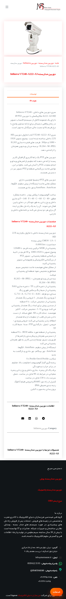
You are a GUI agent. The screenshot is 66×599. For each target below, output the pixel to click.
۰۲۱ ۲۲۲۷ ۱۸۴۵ (44, 581)
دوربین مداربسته (46, 63)
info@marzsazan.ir (43, 557)
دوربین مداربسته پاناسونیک (50, 490)
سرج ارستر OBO (55, 501)
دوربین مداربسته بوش (51, 478)
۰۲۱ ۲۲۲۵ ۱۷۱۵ (46, 577)
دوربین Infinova (30, 63)
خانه (57, 63)
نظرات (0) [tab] (33, 101)
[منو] (7, 7)
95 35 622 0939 (33, 563)
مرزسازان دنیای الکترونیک (29, 595)
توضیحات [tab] (33, 94)
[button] (43, 418)
